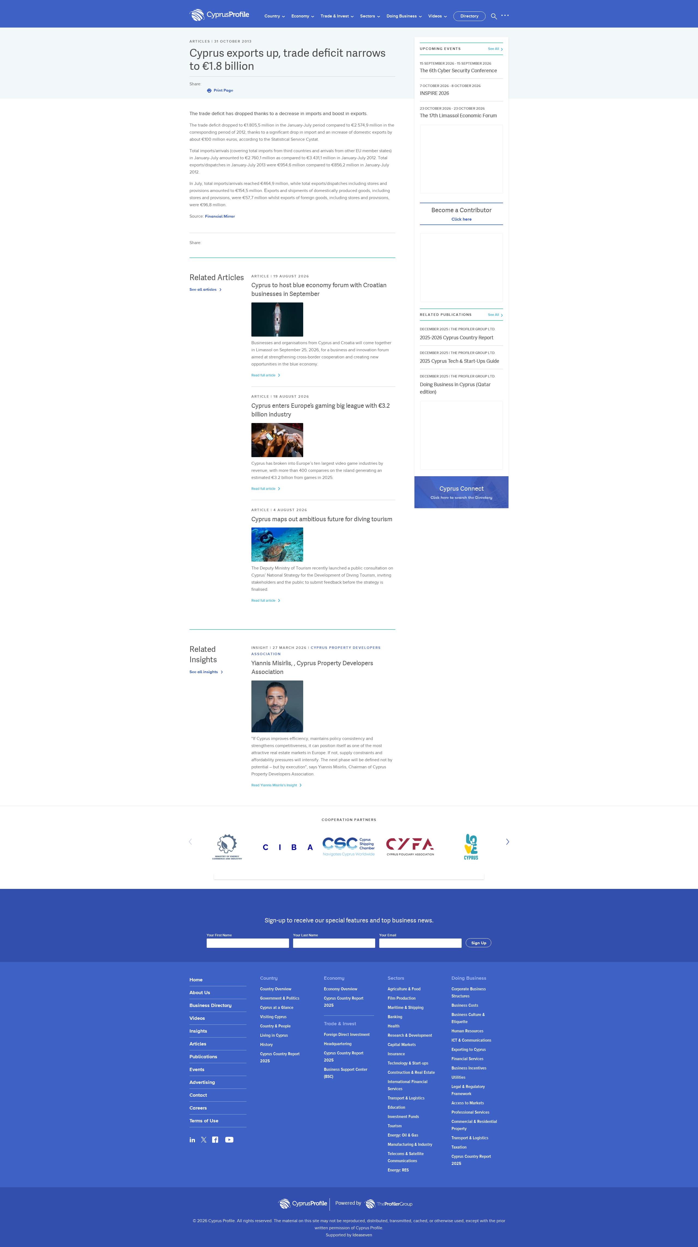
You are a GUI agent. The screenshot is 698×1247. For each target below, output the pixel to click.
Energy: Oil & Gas (403, 1135)
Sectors (368, 16)
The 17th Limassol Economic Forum (458, 115)
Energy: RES (398, 1170)
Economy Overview (340, 989)
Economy (300, 16)
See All (494, 49)
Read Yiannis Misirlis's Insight (274, 785)
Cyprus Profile (219, 15)
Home (196, 979)
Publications (203, 1056)
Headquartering (337, 1044)
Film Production (402, 998)
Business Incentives (469, 1068)
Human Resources (467, 1031)
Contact (198, 1095)
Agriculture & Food (404, 989)
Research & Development (410, 1035)
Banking (395, 1017)
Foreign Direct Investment (347, 1034)
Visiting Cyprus (273, 1017)
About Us (199, 992)
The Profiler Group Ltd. (473, 329)
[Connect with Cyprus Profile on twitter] (203, 1139)
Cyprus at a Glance (276, 1007)
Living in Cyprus (274, 1035)
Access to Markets (468, 1103)
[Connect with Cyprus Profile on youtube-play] (229, 1141)
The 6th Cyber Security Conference (458, 70)
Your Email (387, 935)
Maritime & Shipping (405, 1007)
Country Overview (275, 989)
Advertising (202, 1082)
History (266, 1044)
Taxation (459, 1147)
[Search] (494, 16)
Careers (198, 1108)
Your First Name (219, 935)
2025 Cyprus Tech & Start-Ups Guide (459, 361)
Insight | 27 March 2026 (279, 648)
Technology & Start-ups (408, 1063)
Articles (197, 1044)
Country (272, 16)
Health (393, 1026)
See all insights (204, 671)
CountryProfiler (388, 1204)
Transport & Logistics (406, 1098)
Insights (198, 1031)
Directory (470, 16)
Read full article (263, 375)
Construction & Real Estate (411, 1072)
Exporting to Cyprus (469, 1049)
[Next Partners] (506, 841)
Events (196, 1069)
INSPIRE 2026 (434, 93)
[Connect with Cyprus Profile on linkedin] (192, 1140)
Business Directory (210, 1005)
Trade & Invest (335, 16)
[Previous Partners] (191, 841)
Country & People (275, 1026)
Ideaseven (362, 1235)
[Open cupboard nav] (505, 16)
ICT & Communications (471, 1040)
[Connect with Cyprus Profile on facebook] (215, 1140)
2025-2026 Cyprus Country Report (457, 337)
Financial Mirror (220, 216)
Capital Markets (402, 1044)
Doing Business (402, 16)
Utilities (458, 1077)
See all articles (203, 289)
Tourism (395, 1126)
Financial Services (467, 1059)
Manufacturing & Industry (410, 1144)
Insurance (396, 1054)
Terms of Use (203, 1120)
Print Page (223, 90)
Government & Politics (279, 998)
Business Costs (465, 1005)
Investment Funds (403, 1116)
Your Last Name (305, 935)
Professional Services (470, 1112)
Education (396, 1107)
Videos (435, 16)
